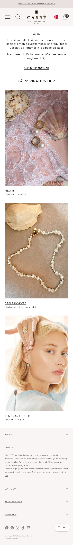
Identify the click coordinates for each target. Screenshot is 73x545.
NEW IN (10, 190)
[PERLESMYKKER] (36, 251)
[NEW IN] (36, 138)
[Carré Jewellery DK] (36, 17)
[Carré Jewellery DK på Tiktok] (23, 528)
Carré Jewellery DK (26, 536)
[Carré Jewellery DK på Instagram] (18, 528)
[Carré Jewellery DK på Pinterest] (12, 528)
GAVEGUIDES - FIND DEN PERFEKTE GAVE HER (37, 3)
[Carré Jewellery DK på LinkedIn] (28, 528)
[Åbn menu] (8, 17)
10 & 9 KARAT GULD (17, 416)
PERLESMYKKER (15, 303)
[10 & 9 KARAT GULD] (36, 363)
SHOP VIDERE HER (36, 68)
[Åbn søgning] (18, 17)
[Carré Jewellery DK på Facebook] (7, 528)
